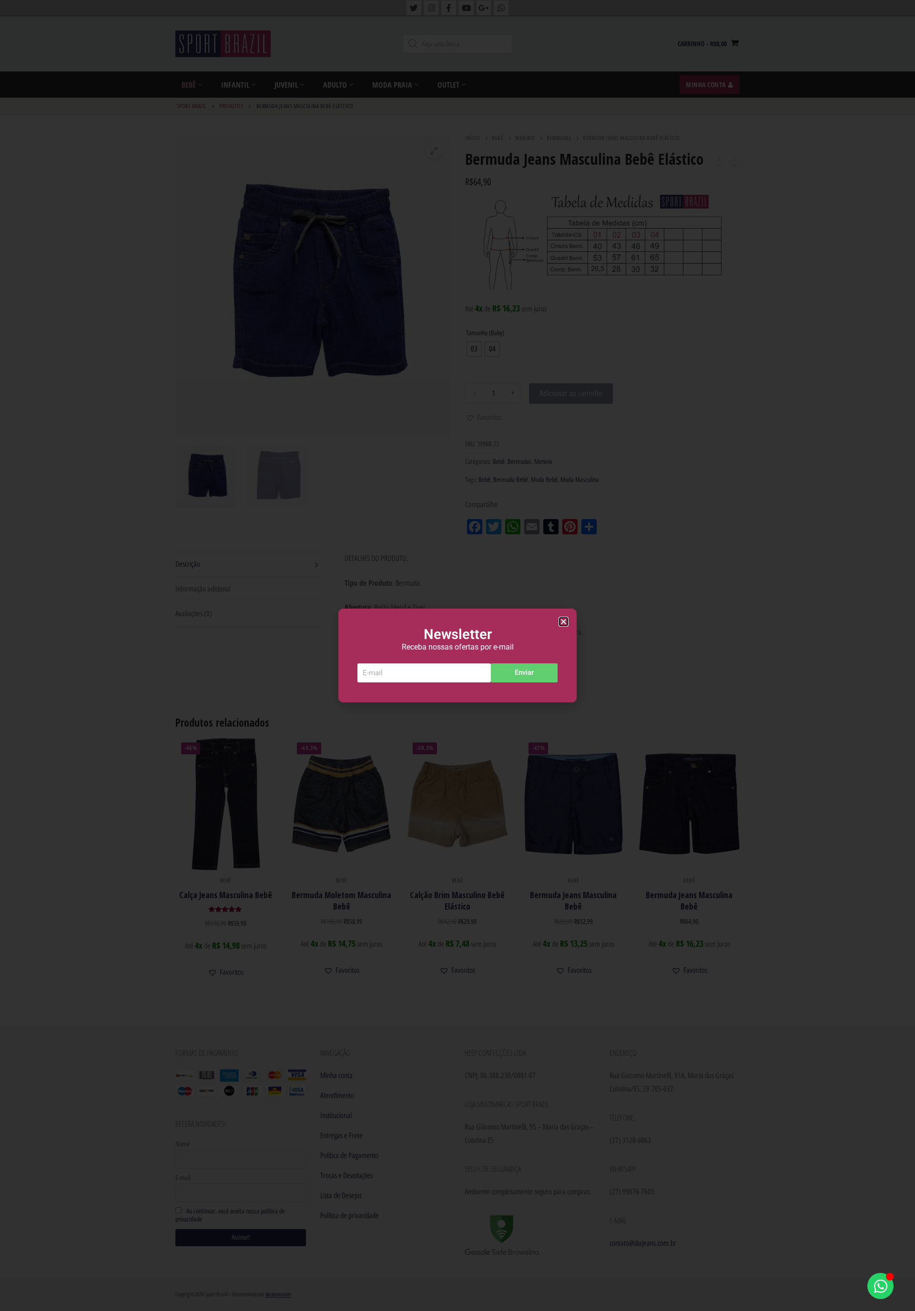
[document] (457, 655)
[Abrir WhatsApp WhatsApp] (880, 1286)
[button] (563, 621)
